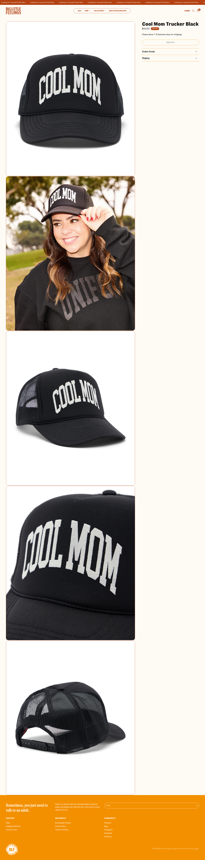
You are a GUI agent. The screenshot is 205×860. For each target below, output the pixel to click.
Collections (99, 11)
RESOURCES (60, 818)
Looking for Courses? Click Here (17, 2)
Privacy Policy (60, 826)
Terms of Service (61, 830)
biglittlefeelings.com (117, 11)
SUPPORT (10, 818)
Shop (87, 11)
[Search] (193, 11)
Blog (106, 826)
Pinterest (108, 837)
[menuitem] (79, 10)
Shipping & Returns (13, 826)
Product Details (148, 51)
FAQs (8, 823)
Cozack (196, 848)
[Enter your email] (196, 805)
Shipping (145, 58)
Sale (79, 11)
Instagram (108, 830)
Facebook (108, 833)
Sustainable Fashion (63, 823)
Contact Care (11, 830)
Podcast (107, 823)
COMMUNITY (110, 818)
